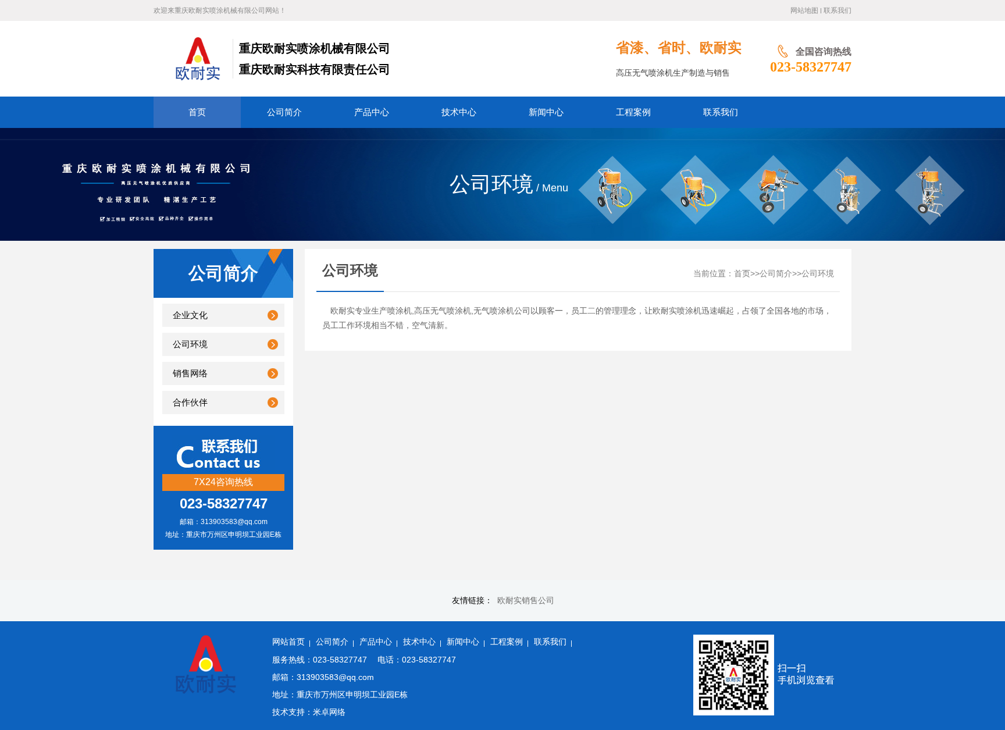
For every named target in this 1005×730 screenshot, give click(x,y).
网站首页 (288, 642)
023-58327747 (810, 66)
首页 (742, 273)
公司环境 (190, 344)
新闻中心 (463, 642)
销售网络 (190, 373)
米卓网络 (329, 712)
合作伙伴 (190, 402)
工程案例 (506, 642)
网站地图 (804, 10)
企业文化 (190, 315)
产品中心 (375, 642)
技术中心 (419, 642)
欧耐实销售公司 (525, 600)
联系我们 (837, 10)
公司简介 (776, 273)
